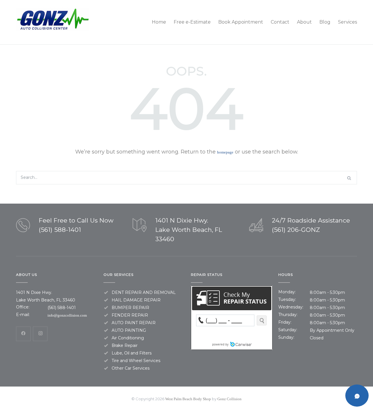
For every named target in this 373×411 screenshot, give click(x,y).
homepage (225, 152)
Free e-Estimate (192, 22)
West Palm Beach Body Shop (188, 399)
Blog (324, 22)
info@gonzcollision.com (67, 315)
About (304, 22)
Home (159, 22)
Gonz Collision (229, 399)
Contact (280, 22)
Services (347, 22)
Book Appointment (240, 22)
